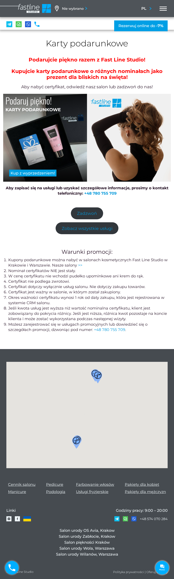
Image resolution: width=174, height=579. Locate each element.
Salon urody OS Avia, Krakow (87, 530)
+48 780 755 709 (100, 193)
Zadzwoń (87, 213)
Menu (162, 8)
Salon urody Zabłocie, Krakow (87, 536)
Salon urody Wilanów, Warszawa (87, 554)
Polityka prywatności (128, 572)
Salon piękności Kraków (87, 542)
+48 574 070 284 (154, 519)
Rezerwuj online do (140, 25)
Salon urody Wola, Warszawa (87, 548)
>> (80, 265)
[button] (98, 377)
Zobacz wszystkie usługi (87, 228)
